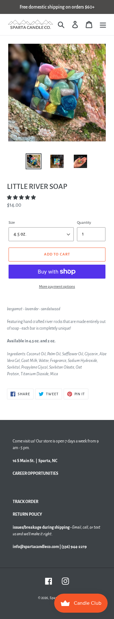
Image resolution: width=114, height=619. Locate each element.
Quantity (84, 223)
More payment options (57, 287)
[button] (21, 197)
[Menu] (103, 24)
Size (12, 223)
